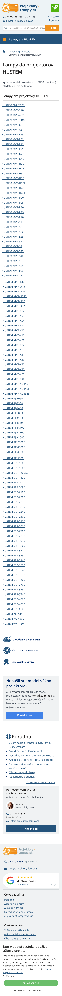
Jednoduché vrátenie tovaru (20, 934)
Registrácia (53, 20)
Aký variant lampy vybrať (18, 916)
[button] (30, 990)
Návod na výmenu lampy (18, 911)
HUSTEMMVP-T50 (13, 623)
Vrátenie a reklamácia (16, 930)
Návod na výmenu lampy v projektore (31, 755)
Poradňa (9, 899)
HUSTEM (13, 105)
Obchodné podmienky (22, 772)
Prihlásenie (53, 16)
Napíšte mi (31, 828)
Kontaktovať (24, 715)
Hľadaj (52, 27)
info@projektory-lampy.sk (19, 20)
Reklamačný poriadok (22, 776)
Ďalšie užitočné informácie (40, 782)
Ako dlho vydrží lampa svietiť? (26, 751)
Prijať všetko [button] (31, 983)
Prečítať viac (9, 975)
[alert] (31, 968)
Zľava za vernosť (13, 907)
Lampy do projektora (19, 51)
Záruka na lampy (14, 903)
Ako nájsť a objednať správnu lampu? (31, 759)
